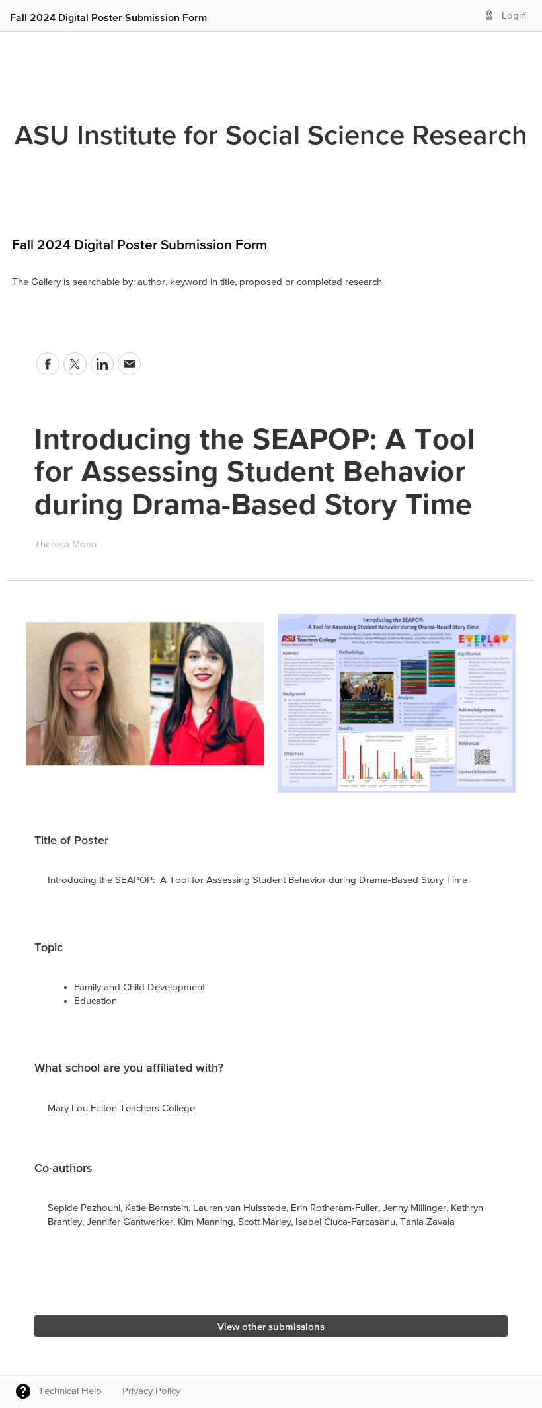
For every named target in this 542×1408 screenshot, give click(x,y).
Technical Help (70, 1391)
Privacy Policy (151, 1391)
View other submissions (271, 1326)
